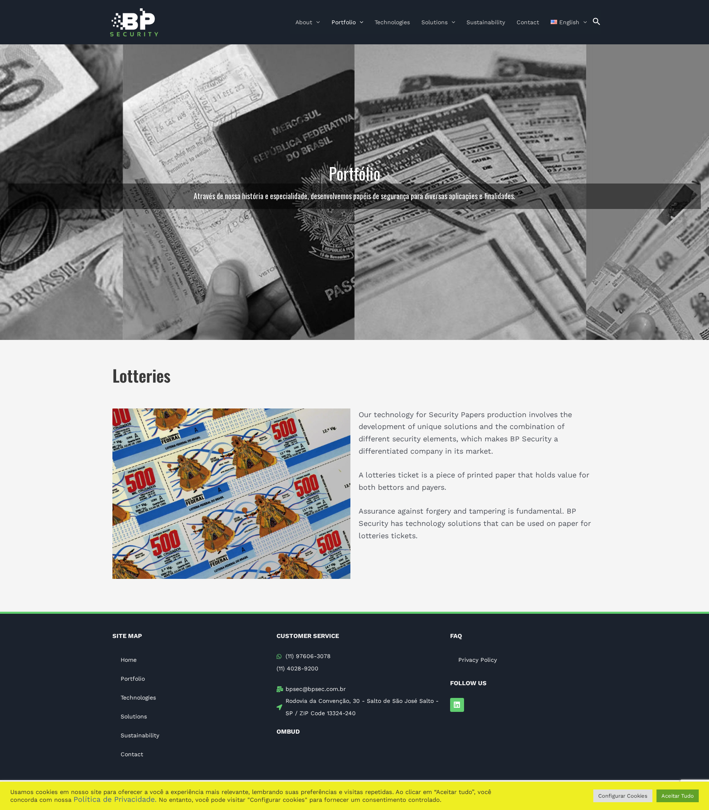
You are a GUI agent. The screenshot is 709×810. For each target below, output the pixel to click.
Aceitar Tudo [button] (677, 796)
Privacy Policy (477, 659)
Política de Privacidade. (115, 799)
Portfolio (344, 22)
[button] (596, 22)
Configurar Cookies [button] (622, 796)
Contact (528, 22)
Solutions (434, 22)
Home (129, 659)
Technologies (392, 22)
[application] (316, 22)
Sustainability (486, 22)
